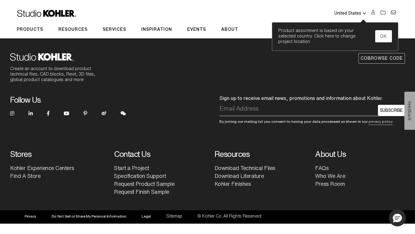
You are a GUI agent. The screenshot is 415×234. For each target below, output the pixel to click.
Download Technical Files (244, 168)
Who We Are (330, 176)
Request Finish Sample (141, 191)
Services (114, 29)
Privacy (30, 216)
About (229, 29)
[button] (397, 217)
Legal (146, 216)
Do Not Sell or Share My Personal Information (89, 216)
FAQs (321, 168)
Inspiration (156, 29)
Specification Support (140, 176)
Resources (72, 29)
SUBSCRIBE (391, 110)
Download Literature (239, 176)
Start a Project (131, 168)
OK (383, 36)
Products (30, 29)
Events (196, 29)
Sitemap (174, 216)
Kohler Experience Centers (42, 168)
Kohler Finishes (232, 183)
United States (347, 13)
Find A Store (25, 176)
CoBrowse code (382, 58)
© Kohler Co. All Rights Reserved (229, 216)
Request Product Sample (144, 183)
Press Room (330, 183)
